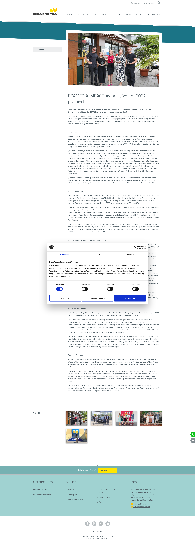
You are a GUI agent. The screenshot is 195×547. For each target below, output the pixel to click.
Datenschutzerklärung (42, 494)
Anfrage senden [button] (107, 470)
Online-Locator (104, 497)
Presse (101, 502)
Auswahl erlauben (97, 298)
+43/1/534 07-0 (139, 504)
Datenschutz (135, 2)
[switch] (85, 289)
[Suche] (159, 3)
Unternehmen (149, 2)
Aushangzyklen (72, 494)
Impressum (97, 531)
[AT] (45, 10)
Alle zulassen (130, 298)
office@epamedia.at (141, 506)
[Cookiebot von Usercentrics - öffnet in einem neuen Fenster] (136, 247)
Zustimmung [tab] (64, 255)
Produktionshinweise (75, 499)
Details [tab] (97, 255)
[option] (113, 60)
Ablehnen (65, 298)
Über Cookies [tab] (131, 255)
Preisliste (70, 489)
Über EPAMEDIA (40, 489)
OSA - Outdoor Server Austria (106, 491)
